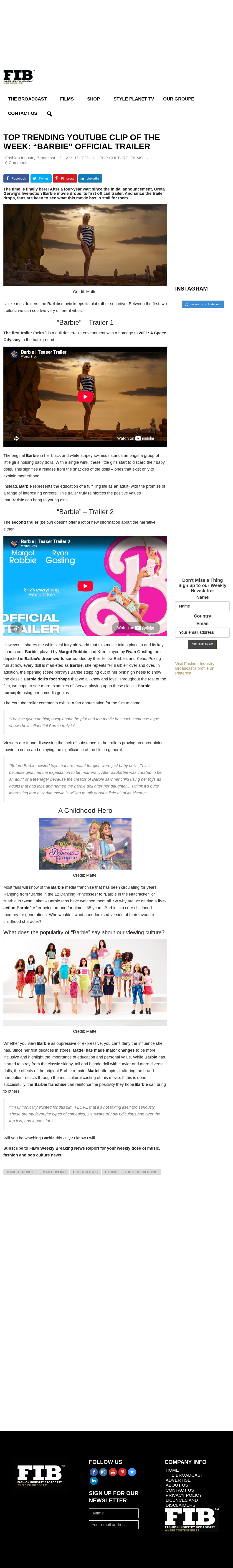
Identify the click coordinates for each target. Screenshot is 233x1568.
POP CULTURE (113, 158)
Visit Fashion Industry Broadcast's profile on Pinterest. (194, 668)
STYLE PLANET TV (134, 98)
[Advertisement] (116, 32)
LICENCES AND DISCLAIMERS (182, 1503)
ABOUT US (177, 1485)
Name (202, 597)
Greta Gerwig (85, 1172)
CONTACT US (22, 113)
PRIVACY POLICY (184, 1495)
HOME (172, 1470)
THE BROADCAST (27, 98)
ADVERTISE (178, 1480)
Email (202, 623)
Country (202, 615)
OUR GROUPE (178, 98)
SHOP (93, 98)
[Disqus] (85, 1246)
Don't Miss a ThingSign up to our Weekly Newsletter (202, 585)
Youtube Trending (140, 1172)
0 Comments (16, 162)
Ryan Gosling (54, 1172)
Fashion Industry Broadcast (30, 158)
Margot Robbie (20, 1172)
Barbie (111, 1172)
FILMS (67, 98)
